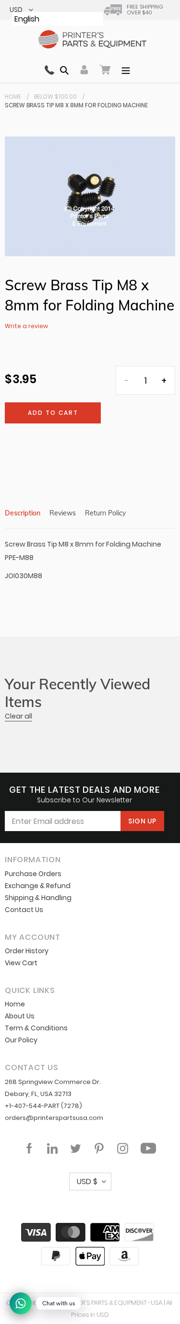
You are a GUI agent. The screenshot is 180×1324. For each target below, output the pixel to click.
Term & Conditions (36, 1028)
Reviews (62, 513)
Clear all (18, 716)
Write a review (26, 326)
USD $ (87, 1181)
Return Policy (105, 513)
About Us (20, 1016)
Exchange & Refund (38, 885)
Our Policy (21, 1040)
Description (22, 513)
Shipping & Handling (38, 897)
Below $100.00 (55, 96)
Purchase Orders (33, 874)
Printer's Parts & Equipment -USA (112, 1302)
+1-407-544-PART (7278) (43, 1105)
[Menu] (126, 69)
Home (13, 96)
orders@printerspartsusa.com (54, 1117)
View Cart (21, 963)
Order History (26, 951)
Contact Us (24, 909)
